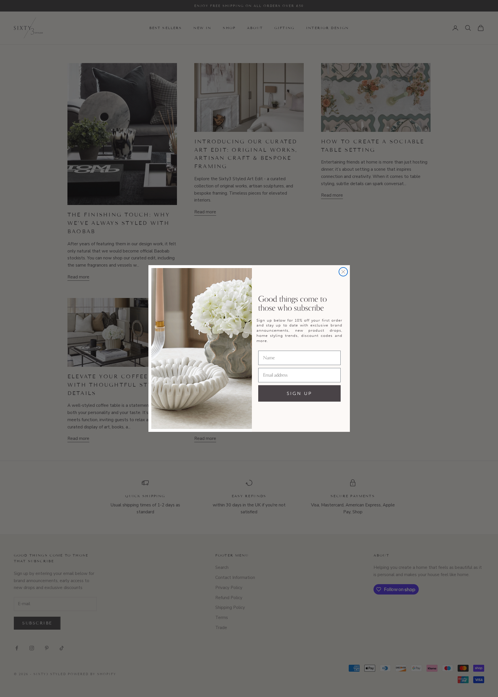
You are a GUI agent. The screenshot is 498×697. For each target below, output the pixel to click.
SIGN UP (299, 393)
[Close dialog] (343, 271)
